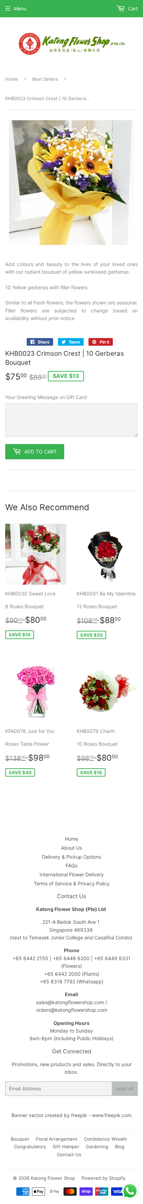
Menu (20, 8)
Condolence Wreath (105, 1139)
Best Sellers (45, 79)
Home (11, 79)
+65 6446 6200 (72, 958)
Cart (132, 8)
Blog (119, 1146)
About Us (71, 848)
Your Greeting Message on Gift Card (46, 397)
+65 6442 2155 (31, 958)
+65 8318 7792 (57, 981)
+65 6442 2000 (62, 974)
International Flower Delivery (72, 874)
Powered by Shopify (103, 1178)
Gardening (97, 1146)
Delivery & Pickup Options (71, 857)
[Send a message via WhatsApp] (130, 1191)
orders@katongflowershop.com (71, 1010)
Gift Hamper (66, 1146)
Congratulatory (30, 1146)
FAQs (71, 865)
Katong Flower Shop (53, 1178)
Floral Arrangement (56, 1139)
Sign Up (124, 1088)
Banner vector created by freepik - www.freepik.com (71, 1115)
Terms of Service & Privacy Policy (72, 883)
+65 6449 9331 (112, 958)
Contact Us (69, 1154)
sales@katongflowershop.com (70, 1002)
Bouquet (20, 1139)
